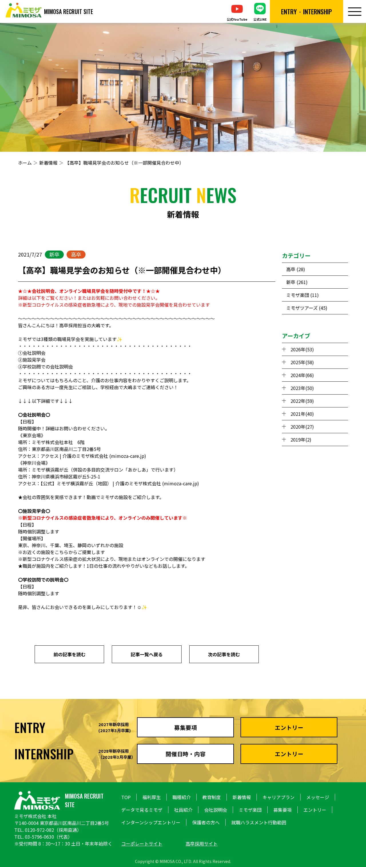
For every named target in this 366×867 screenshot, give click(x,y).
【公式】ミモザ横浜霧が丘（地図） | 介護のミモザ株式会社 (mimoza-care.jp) (120, 483)
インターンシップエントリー (150, 822)
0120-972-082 (39, 829)
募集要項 (282, 809)
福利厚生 (151, 797)
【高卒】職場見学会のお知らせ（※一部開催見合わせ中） (124, 162)
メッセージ (317, 797)
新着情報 (48, 162)
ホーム (25, 162)
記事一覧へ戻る (147, 654)
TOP (126, 797)
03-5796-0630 (39, 836)
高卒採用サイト (202, 843)
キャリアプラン (278, 797)
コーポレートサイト (141, 843)
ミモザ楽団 (250, 809)
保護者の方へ (206, 822)
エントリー (314, 809)
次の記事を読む (224, 654)
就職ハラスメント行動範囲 (258, 822)
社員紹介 (183, 809)
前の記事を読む (69, 654)
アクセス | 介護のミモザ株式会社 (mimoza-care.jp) (93, 455)
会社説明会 (215, 809)
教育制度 (211, 797)
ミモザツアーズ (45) (306, 307)
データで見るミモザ (141, 809)
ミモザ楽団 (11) (302, 294)
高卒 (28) (295, 269)
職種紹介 (181, 797)
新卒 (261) (297, 282)
